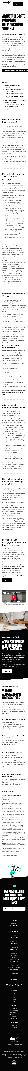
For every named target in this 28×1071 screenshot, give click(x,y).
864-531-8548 (14, 943)
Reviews (14, 999)
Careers (14, 997)
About (14, 993)
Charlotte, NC (14, 965)
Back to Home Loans (7, 12)
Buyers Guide (14, 1010)
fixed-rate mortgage (11, 142)
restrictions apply (17, 795)
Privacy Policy (14, 1014)
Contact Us (14, 1008)
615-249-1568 (14, 925)
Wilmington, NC (14, 947)
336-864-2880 (14, 979)
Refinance (14, 1027)
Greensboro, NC (14, 977)
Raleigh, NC (14, 953)
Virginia (23, 187)
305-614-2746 (14, 931)
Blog (14, 995)
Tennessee (14, 923)
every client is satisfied (17, 575)
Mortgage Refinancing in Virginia (14, 93)
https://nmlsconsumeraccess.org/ (10, 855)
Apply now (18, 3)
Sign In (14, 1001)
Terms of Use (14, 1018)
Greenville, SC (14, 941)
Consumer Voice (14, 1012)
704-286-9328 (14, 973)
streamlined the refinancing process (12, 568)
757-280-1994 (14, 937)
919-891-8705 (14, 961)
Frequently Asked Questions (13, 109)
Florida (14, 929)
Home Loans (14, 1025)
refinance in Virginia (16, 34)
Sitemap (14, 1016)
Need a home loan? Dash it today (14, 909)
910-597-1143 (14, 949)
